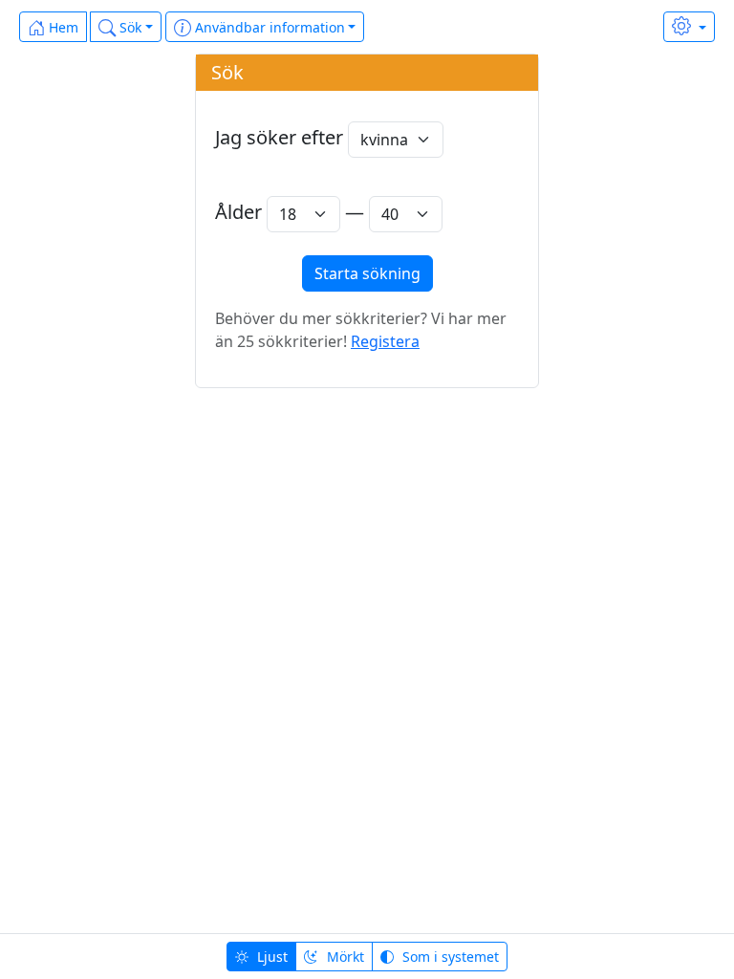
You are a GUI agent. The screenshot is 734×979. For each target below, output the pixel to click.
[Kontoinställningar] (689, 26)
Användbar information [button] (268, 27)
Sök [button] (128, 27)
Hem (61, 27)
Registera (385, 341)
